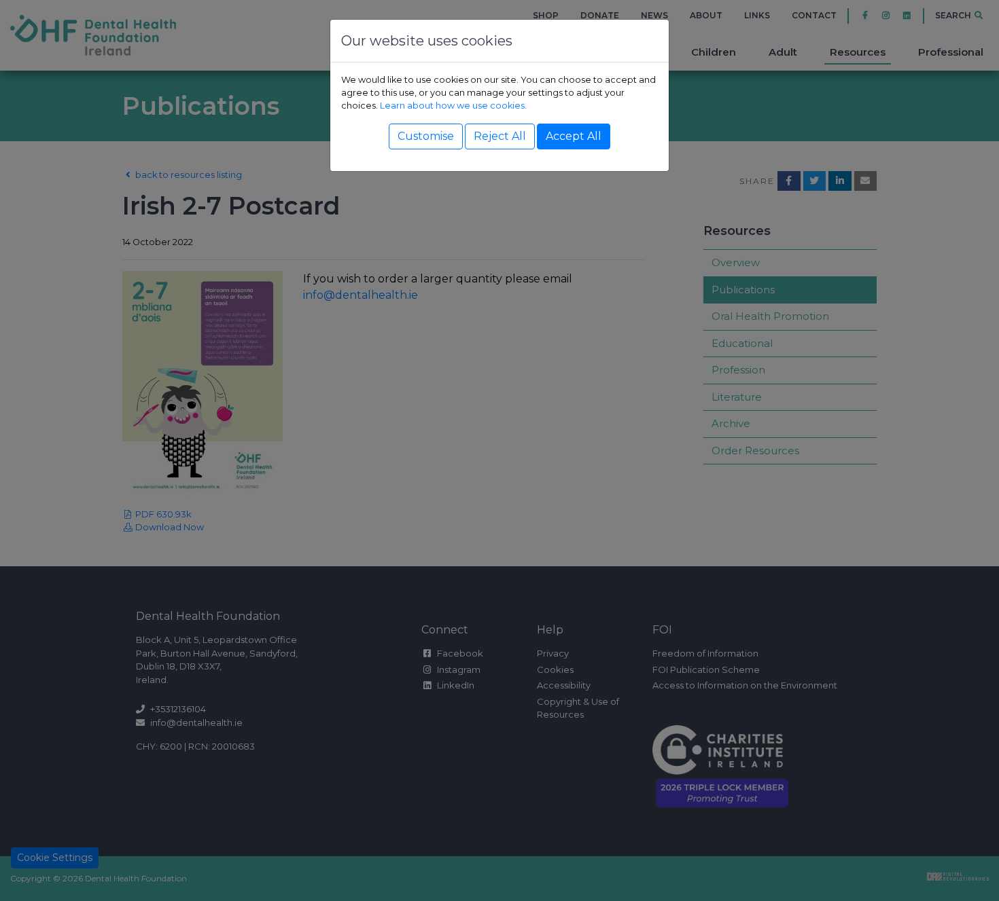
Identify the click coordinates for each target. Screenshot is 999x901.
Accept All (573, 136)
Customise (426, 136)
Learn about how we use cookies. (453, 105)
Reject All (500, 136)
